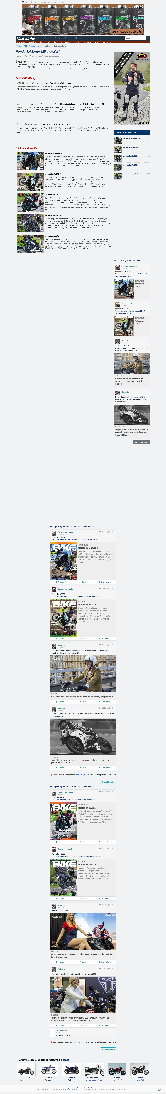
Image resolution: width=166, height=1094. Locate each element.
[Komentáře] (112, 532)
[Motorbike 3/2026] (64, 244)
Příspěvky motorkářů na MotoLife (72, 526)
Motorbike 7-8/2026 (131, 138)
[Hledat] (147, 38)
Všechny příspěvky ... (141, 442)
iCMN (26, 45)
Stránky (78, 38)
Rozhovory (87, 42)
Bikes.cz (36, 2)
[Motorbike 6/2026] (64, 182)
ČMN (41, 42)
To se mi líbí (62, 582)
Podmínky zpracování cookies (95, 1088)
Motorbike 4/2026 (130, 165)
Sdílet (83, 582)
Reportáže (77, 42)
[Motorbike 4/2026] (64, 223)
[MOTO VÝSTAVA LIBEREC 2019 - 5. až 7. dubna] (64, 132)
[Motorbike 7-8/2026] (64, 161)
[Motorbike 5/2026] (64, 202)
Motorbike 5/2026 (130, 156)
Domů (19, 45)
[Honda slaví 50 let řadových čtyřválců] (64, 91)
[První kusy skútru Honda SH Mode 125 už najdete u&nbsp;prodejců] (16, 60)
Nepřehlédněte (51, 42)
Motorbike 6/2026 (130, 147)
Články (57, 38)
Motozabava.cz (59, 2)
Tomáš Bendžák (63, 1030)
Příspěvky (47, 38)
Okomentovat (105, 582)
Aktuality (34, 45)
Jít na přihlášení (107, 782)
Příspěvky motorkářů (127, 260)
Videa (96, 42)
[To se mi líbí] (108, 532)
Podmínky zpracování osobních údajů (73, 1088)
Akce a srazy (21, 42)
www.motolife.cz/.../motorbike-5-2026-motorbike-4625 (78, 800)
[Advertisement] (132, 219)
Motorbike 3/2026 (130, 173)
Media (67, 38)
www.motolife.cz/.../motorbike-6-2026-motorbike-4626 (78, 596)
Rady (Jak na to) (65, 42)
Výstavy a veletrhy (107, 42)
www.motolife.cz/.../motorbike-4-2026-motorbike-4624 (79, 856)
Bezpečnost (32, 42)
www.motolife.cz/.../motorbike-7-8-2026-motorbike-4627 (78, 540)
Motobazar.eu (46, 2)
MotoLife (27, 2)
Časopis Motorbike (129, 267)
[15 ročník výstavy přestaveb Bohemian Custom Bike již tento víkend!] (64, 112)
